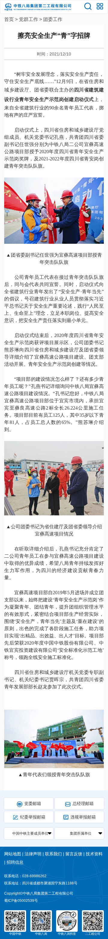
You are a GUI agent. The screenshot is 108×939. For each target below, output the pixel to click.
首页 (9, 19)
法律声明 (33, 853)
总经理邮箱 (83, 803)
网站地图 (12, 853)
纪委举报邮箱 (32, 817)
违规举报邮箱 (83, 817)
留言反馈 (73, 853)
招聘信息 (15, 862)
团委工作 (52, 19)
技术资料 (94, 853)
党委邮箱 (32, 803)
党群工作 (28, 19)
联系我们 (53, 853)
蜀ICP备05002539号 (21, 901)
